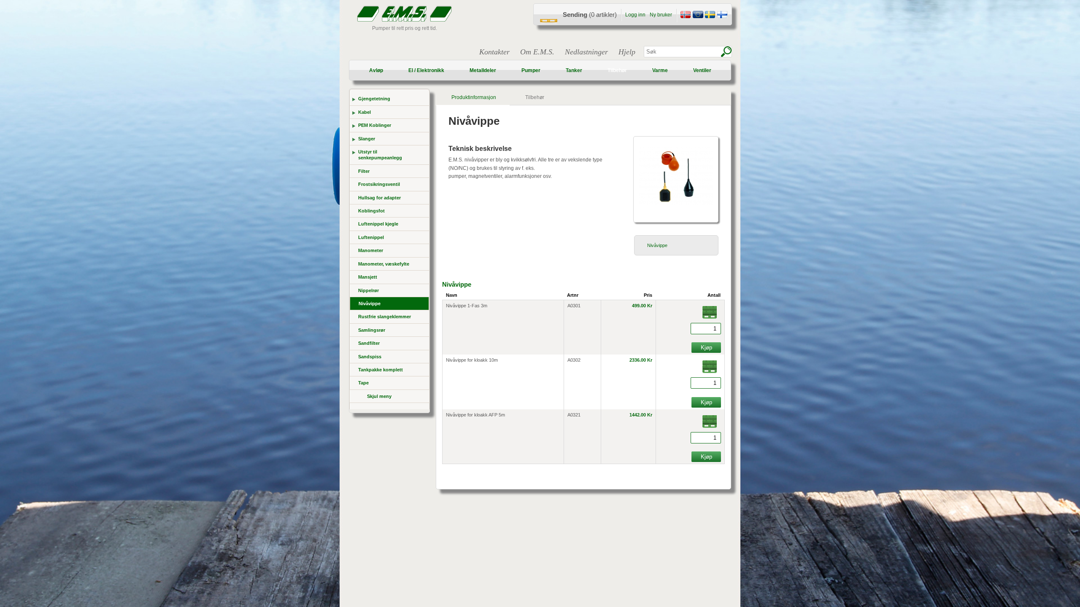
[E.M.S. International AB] (698, 15)
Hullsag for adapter (379, 197)
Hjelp (626, 52)
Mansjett (367, 276)
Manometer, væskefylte (383, 263)
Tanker (574, 70)
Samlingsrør (371, 330)
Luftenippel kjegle (378, 223)
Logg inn (635, 15)
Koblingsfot (371, 210)
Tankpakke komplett (380, 369)
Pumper (530, 70)
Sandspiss (369, 356)
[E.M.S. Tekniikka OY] (722, 15)
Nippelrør (368, 290)
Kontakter (494, 52)
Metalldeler (483, 70)
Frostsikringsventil (379, 184)
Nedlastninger (586, 52)
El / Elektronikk (426, 70)
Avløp (376, 70)
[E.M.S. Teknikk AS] (685, 15)
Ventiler (702, 70)
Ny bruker (661, 15)
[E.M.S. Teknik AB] (710, 15)
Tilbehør (617, 70)
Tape (363, 382)
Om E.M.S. (537, 52)
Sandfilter (369, 343)
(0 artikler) (590, 14)
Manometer (370, 250)
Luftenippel (371, 237)
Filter (364, 171)
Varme (660, 70)
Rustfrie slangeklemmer (384, 316)
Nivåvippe (370, 303)
